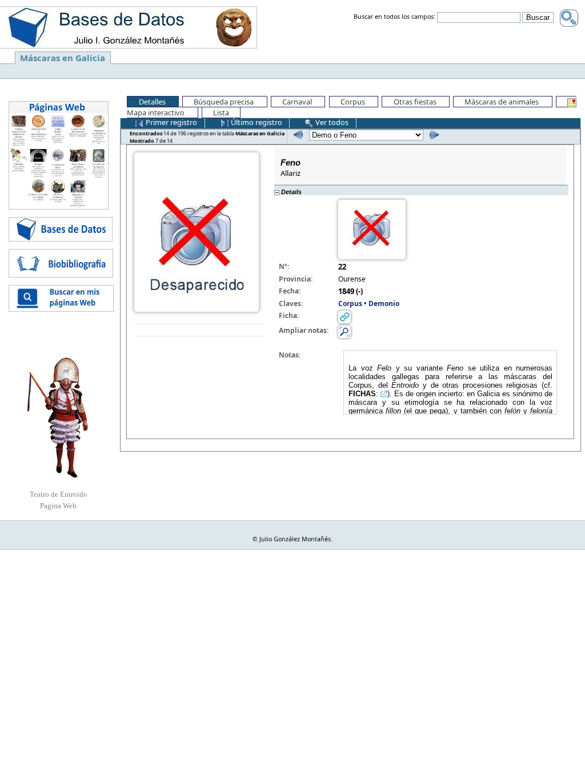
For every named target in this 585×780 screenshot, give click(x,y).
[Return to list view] (199, 330)
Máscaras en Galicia (62, 57)
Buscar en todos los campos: (394, 17)
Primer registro (170, 122)
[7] (433, 134)
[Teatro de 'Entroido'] (58, 417)
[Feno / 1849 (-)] (196, 231)
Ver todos (331, 122)
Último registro (255, 122)
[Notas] (344, 331)
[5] (297, 134)
